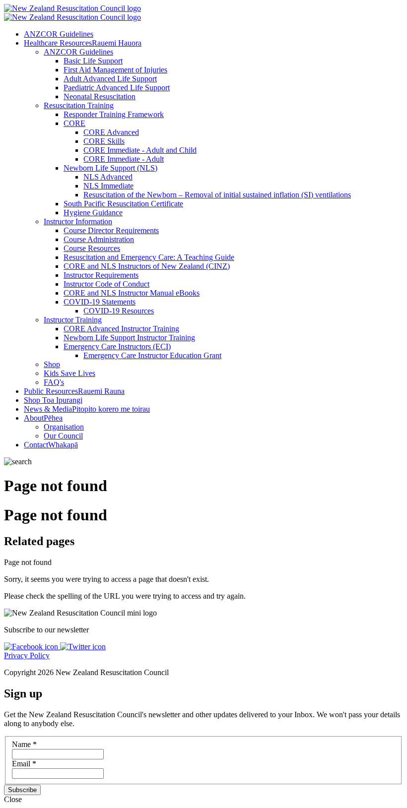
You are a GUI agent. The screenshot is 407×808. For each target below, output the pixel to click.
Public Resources (74, 391)
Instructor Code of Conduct (106, 284)
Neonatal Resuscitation (100, 96)
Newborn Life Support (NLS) (110, 168)
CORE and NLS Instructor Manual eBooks (132, 293)
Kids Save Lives (69, 373)
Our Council (63, 436)
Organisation (64, 427)
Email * (24, 763)
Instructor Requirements (101, 275)
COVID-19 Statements (100, 302)
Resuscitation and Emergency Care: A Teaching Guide (149, 257)
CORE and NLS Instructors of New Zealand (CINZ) (147, 266)
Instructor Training (73, 319)
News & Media (87, 409)
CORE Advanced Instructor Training (121, 328)
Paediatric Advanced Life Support (117, 87)
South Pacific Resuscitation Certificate (123, 203)
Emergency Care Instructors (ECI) (117, 346)
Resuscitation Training (79, 105)
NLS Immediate (108, 186)
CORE (74, 123)
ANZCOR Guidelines (58, 34)
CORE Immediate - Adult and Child (140, 150)
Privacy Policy (27, 655)
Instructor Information (78, 221)
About (43, 418)
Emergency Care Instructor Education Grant (152, 355)
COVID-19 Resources (118, 311)
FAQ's (54, 382)
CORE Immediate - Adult (123, 159)
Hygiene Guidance (93, 212)
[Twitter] (83, 646)
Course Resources (92, 248)
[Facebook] (32, 646)
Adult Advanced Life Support (110, 78)
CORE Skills (104, 141)
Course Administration (99, 239)
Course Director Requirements (111, 230)
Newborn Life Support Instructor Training (129, 337)
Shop (52, 364)
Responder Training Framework (114, 114)
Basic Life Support (93, 61)
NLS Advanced (108, 177)
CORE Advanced (111, 132)
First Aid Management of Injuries (115, 69)
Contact (51, 444)
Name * (24, 744)
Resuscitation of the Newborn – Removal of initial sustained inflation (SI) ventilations (217, 194)
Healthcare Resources (82, 43)
